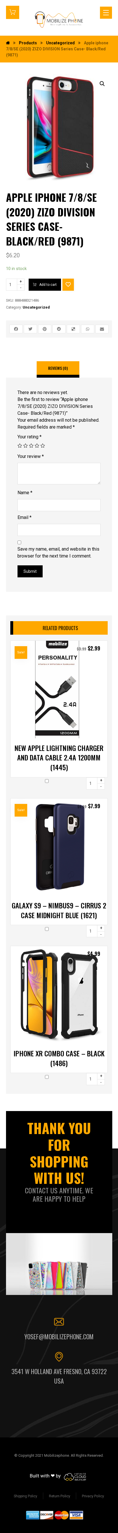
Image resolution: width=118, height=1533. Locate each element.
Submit (30, 571)
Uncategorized (36, 307)
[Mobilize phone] (59, 19)
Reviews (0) (58, 368)
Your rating (29, 437)
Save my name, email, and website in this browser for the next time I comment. (58, 552)
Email (24, 517)
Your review (30, 456)
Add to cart (48, 285)
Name (24, 492)
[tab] (58, 369)
